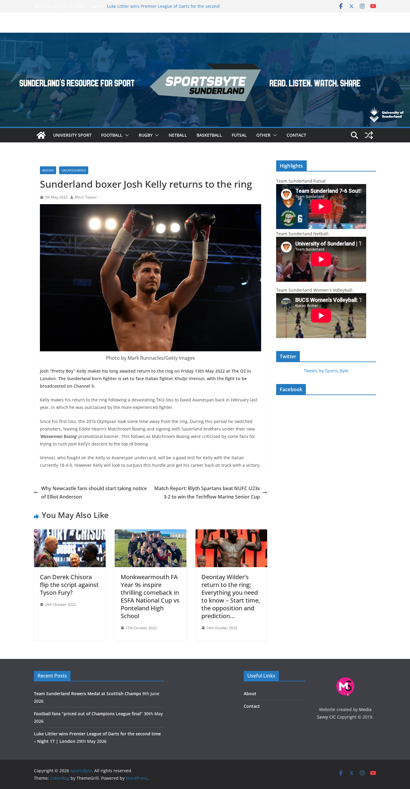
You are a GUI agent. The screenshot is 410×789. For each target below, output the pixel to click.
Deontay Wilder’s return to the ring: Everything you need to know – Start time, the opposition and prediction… (230, 596)
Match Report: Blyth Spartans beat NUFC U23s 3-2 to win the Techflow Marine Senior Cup (207, 492)
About (250, 693)
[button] (125, 135)
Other (263, 135)
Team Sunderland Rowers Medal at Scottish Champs (87, 693)
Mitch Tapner (86, 197)
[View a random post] (369, 135)
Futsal (239, 135)
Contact (296, 135)
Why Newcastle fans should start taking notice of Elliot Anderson (94, 492)
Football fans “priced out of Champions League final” (159, 6)
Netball (178, 135)
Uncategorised (74, 170)
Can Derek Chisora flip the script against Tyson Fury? (69, 585)
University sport (72, 135)
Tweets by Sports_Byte (326, 371)
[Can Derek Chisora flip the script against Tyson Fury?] (70, 533)
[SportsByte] (41, 135)
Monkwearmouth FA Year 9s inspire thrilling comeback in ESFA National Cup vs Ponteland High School (150, 596)
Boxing (48, 170)
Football (111, 135)
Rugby (145, 135)
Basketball (209, 135)
